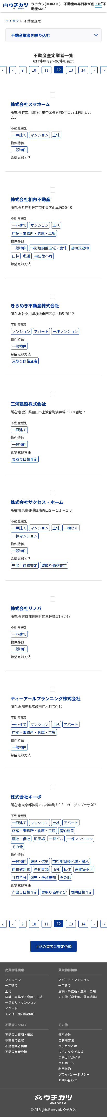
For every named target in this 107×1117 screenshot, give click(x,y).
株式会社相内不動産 (30, 199)
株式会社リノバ (26, 608)
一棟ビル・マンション (20, 1002)
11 (46, 70)
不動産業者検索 (16, 1046)
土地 (8, 991)
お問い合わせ (67, 1080)
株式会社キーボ (26, 797)
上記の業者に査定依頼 (53, 946)
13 (71, 70)
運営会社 (64, 1034)
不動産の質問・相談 (19, 1034)
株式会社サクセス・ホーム (37, 502)
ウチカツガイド (69, 1057)
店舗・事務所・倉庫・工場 (24, 996)
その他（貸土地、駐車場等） (78, 996)
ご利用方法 (66, 1040)
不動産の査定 (14, 1040)
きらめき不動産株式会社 (35, 305)
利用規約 (64, 1068)
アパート (11, 1008)
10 (34, 70)
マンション (13, 979)
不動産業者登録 (16, 1051)
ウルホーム (66, 1063)
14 (83, 70)
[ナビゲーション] (98, 6)
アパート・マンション (74, 979)
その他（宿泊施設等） (20, 1014)
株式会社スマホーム (30, 104)
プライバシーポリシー (74, 1074)
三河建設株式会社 (28, 404)
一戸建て (11, 985)
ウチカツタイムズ (70, 1051)
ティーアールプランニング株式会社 (46, 698)
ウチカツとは (67, 1046)
